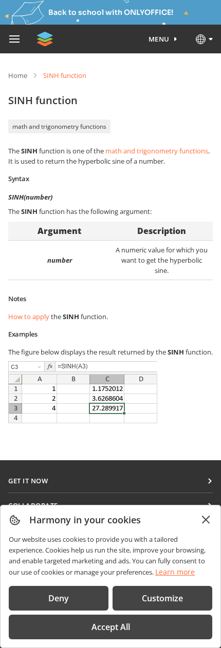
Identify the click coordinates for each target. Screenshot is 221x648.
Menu (159, 39)
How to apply (28, 316)
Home (17, 75)
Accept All (110, 627)
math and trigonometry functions (59, 126)
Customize (162, 598)
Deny (58, 598)
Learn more (175, 572)
